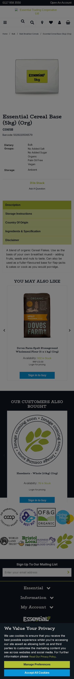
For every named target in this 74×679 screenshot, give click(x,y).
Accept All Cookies (37, 672)
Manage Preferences (37, 664)
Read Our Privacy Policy (42, 656)
